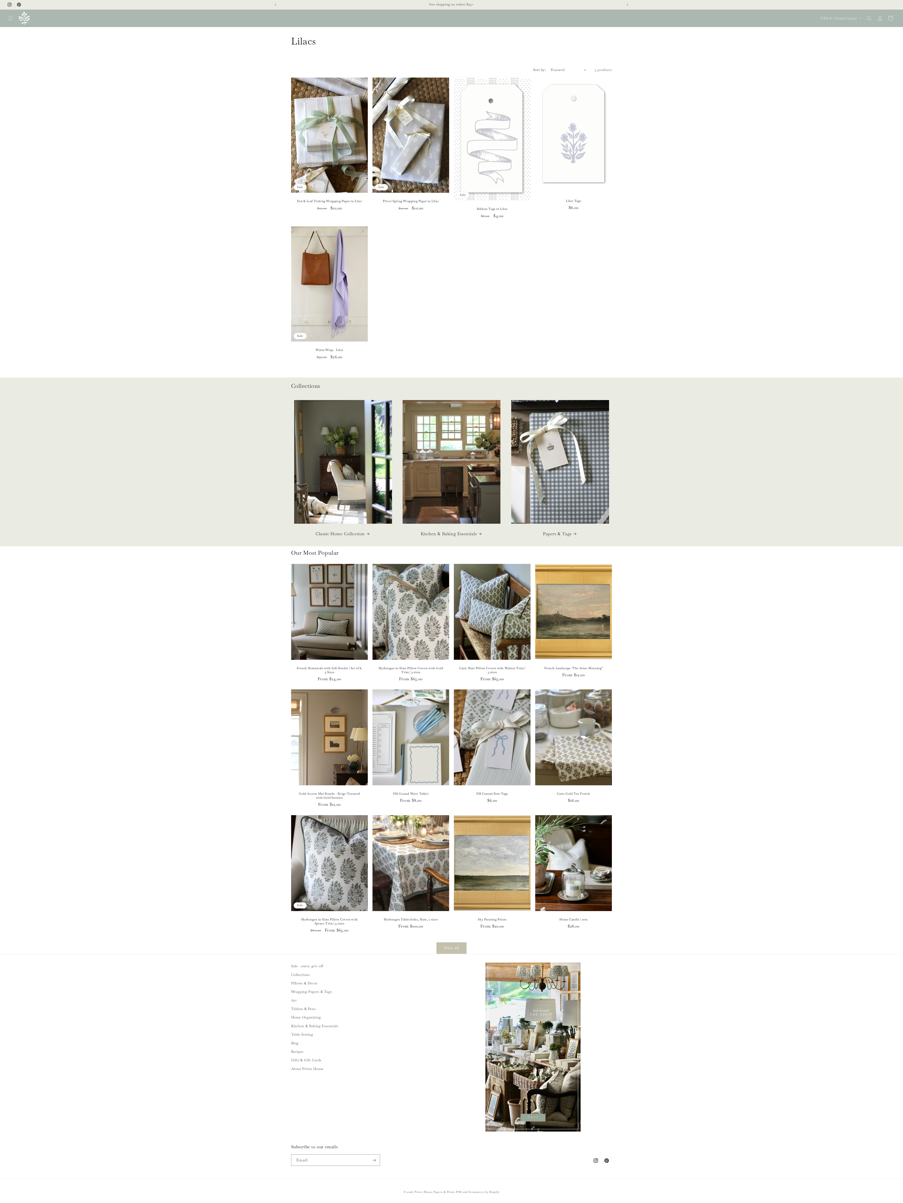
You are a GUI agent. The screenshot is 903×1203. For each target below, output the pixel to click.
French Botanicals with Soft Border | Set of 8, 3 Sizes (329, 670)
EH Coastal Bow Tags (492, 794)
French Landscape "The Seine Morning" (574, 668)
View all (451, 947)
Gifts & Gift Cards (306, 1060)
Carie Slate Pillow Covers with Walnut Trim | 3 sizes (492, 670)
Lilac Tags (573, 201)
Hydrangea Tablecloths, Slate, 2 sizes (411, 919)
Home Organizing (306, 1017)
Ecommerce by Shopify (484, 1192)
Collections (300, 974)
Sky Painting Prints (492, 919)
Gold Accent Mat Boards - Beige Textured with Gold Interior (329, 796)
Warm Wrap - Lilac (329, 350)
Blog (295, 1043)
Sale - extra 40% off (307, 966)
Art (294, 1000)
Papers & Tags (557, 533)
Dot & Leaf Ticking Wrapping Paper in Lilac (329, 201)
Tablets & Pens (303, 1008)
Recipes (297, 1051)
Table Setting (302, 1034)
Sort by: (539, 69)
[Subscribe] (374, 1160)
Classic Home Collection (340, 533)
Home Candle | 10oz (573, 919)
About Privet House (307, 1068)
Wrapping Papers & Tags (311, 991)
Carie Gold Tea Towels (573, 794)
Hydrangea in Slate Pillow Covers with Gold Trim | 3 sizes (410, 670)
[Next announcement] (627, 4)
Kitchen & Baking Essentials (449, 533)
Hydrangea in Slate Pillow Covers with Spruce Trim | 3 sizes (329, 921)
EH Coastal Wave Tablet (410, 794)
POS (459, 1192)
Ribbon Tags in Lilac (492, 209)
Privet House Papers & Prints (434, 1192)
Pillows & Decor (304, 983)
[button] (10, 18)
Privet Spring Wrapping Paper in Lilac (411, 201)
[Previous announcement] (275, 4)
